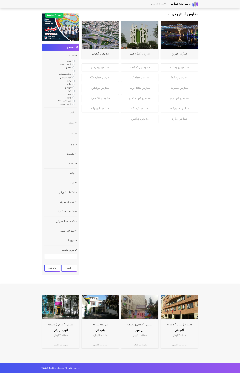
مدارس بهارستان (179, 67)
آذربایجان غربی (65, 77)
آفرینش (179, 330)
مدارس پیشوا (179, 77)
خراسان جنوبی (65, 104)
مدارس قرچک (139, 108)
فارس (69, 71)
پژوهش (100, 330)
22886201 (55, 15)
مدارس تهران (179, 53)
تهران (69, 61)
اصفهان (68, 67)
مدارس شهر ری (179, 98)
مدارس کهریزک (100, 108)
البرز (69, 91)
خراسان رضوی (65, 64)
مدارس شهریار (100, 53)
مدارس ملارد (179, 118)
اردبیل (69, 81)
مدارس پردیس (100, 67)
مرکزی (69, 84)
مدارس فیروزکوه (179, 108)
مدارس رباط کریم (140, 88)
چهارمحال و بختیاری (63, 101)
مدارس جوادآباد (139, 77)
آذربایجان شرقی (65, 74)
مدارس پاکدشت (140, 67)
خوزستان (68, 87)
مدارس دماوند (179, 88)
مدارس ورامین (140, 118)
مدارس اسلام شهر (139, 53)
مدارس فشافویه (100, 98)
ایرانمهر (139, 330)
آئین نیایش (60, 330)
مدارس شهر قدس (140, 98)
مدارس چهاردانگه (100, 77)
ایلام (69, 94)
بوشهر (69, 97)
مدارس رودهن (100, 88)
